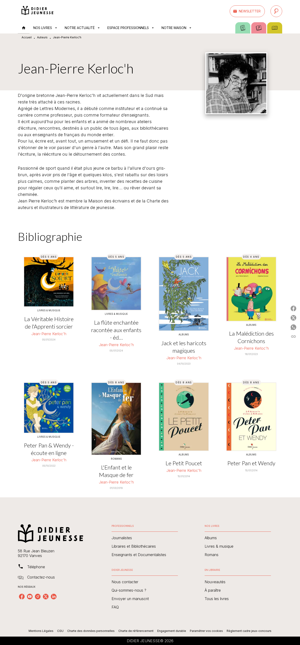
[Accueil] (37, 11)
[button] (247, 11)
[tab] (24, 27)
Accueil (27, 37)
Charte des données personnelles (91, 631)
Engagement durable (171, 631)
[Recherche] (276, 11)
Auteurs (42, 37)
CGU (60, 631)
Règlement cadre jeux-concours (249, 631)
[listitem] (22, 597)
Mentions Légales (41, 631)
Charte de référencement (136, 631)
